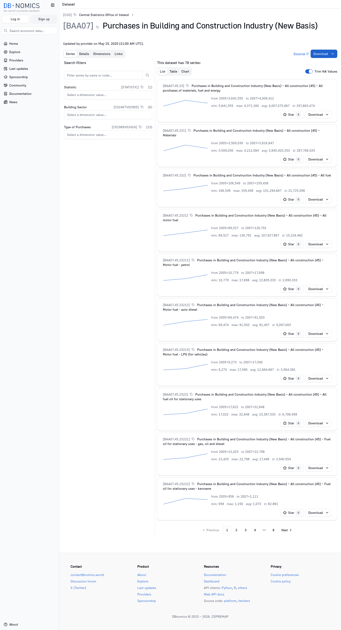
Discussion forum (83, 581)
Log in (15, 19)
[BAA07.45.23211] (176, 260)
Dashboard (211, 581)
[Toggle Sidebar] (59, 315)
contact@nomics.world (87, 575)
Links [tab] (119, 54)
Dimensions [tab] (101, 54)
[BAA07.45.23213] (176, 350)
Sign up (44, 19)
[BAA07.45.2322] (175, 394)
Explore (142, 581)
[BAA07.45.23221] (176, 439)
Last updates (146, 588)
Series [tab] (70, 54)
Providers (144, 594)
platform (230, 601)
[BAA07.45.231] (174, 130)
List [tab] (162, 71)
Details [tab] (84, 54)
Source (299, 53)
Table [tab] (173, 71)
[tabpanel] (200, 297)
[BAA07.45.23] (173, 86)
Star (293, 114)
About (141, 575)
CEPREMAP (220, 616)
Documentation (215, 575)
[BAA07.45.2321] (175, 215)
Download (320, 54)
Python (227, 588)
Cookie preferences (285, 575)
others (242, 588)
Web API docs (214, 594)
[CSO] (67, 15)
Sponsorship (146, 601)
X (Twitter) (78, 588)
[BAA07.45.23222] (176, 484)
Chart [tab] (185, 71)
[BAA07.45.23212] (176, 305)
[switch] (309, 71)
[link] (96, 14)
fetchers (244, 601)
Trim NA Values (326, 71)
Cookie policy (281, 581)
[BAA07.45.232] (174, 175)
